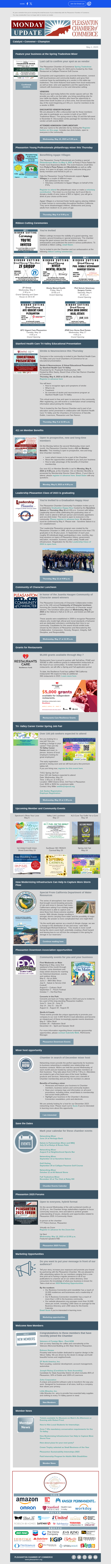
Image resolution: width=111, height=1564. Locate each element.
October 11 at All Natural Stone (54, 1172)
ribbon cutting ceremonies (60, 252)
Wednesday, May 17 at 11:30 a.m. (58, 639)
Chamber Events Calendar (55, 1186)
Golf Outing (45, 1163)
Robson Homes (47, 1350)
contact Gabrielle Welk (68, 1033)
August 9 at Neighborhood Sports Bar (57, 1152)
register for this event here (70, 768)
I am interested (49, 1115)
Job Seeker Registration (51, 791)
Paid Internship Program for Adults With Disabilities (63, 1456)
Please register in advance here (64, 519)
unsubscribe (22, 15)
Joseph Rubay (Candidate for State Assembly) (61, 1370)
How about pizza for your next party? (57, 1443)
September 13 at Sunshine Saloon (55, 1159)
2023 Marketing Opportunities (69, 1283)
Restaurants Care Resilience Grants (59, 718)
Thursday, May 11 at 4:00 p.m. (56, 579)
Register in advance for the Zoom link (57, 1230)
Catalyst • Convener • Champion (31, 41)
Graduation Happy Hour (63, 508)
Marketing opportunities (54, 1317)
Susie (75, 1106)
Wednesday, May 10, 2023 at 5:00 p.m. (60, 139)
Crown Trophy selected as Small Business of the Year (64, 1447)
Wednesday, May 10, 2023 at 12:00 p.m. (58, 1236)
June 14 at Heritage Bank (51, 1138)
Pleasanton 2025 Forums (54, 1245)
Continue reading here (53, 941)
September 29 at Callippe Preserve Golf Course (61, 1165)
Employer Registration (50, 793)
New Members (49, 1402)
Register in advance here (51, 379)
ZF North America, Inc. (50, 1361)
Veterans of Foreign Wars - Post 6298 (57, 1341)
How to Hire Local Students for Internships (59, 1425)
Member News (49, 1463)
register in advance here (64, 475)
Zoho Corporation (48, 1380)
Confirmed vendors (26, 86)
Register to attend (48, 190)
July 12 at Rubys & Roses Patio (54, 1145)
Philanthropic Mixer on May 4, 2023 (56, 162)
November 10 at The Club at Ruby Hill (57, 1179)
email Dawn (67, 245)
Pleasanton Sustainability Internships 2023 (59, 1452)
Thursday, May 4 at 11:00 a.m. (56, 422)
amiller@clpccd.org (66, 786)
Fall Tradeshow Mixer (49, 1177)
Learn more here (68, 676)
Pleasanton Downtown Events (57, 1042)
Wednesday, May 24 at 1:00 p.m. (57, 800)
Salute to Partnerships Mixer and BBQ (57, 1143)
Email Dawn (81, 475)
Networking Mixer (48, 1136)
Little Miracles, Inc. (48, 1391)
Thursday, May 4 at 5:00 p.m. (56, 214)
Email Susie (45, 1310)
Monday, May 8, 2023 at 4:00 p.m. (58, 484)
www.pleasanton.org (33, 1559)
